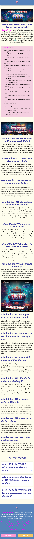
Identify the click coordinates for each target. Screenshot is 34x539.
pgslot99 (11, 526)
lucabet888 (16, 524)
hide (11, 48)
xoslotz (22, 522)
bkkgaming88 (5, 522)
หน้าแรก (11, 530)
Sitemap (22, 530)
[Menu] (2, 3)
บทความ (16, 530)
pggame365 (25, 524)
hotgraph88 (8, 524)
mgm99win (15, 522)
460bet (17, 526)
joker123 (23, 526)
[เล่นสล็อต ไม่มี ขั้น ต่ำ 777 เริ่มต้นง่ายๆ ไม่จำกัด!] (17, 2)
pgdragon (29, 522)
